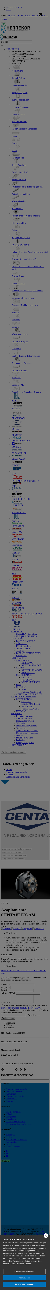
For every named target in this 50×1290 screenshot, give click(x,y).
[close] (46, 1235)
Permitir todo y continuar (24, 1284)
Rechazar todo (24, 1278)
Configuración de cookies (25, 1272)
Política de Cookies (23, 1264)
